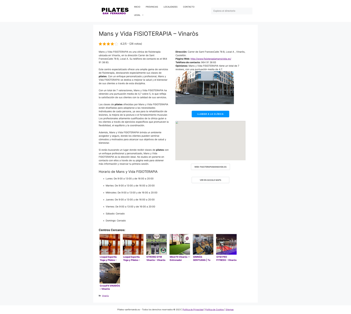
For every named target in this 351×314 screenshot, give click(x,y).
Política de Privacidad (193, 309)
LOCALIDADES (171, 6)
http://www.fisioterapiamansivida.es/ (211, 58)
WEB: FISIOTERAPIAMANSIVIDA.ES (210, 167)
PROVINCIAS (152, 6)
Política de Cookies (214, 309)
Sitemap (230, 309)
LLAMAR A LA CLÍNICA (210, 114)
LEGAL (137, 15)
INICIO (137, 6)
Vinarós (105, 295)
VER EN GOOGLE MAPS (210, 180)
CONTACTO (188, 6)
